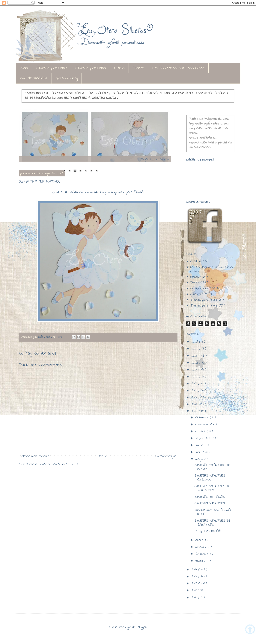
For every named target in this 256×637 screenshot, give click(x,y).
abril (198, 540)
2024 (195, 348)
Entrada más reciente (34, 456)
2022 (195, 362)
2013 (194, 576)
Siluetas (196, 294)
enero (199, 561)
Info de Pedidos (34, 78)
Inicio (24, 68)
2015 (195, 411)
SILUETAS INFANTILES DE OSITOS (213, 467)
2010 (194, 597)
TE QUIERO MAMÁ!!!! (208, 531)
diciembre (202, 417)
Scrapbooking (67, 78)
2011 (194, 590)
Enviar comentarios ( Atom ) (58, 464)
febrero (201, 554)
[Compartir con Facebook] (88, 337)
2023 (195, 355)
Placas (138, 68)
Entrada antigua (166, 456)
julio (198, 445)
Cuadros (196, 261)
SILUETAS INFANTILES (210, 503)
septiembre (203, 438)
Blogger (141, 627)
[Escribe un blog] (78, 337)
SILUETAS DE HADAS (210, 497)
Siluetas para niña (51, 68)
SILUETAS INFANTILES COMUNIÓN (210, 477)
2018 (194, 390)
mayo (199, 459)
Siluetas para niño (90, 68)
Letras (119, 68)
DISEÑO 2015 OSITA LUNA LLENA (213, 512)
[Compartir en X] (83, 337)
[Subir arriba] (250, 630)
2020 (195, 376)
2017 (194, 397)
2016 (194, 404)
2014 (194, 569)
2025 (195, 341)
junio (199, 452)
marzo (200, 547)
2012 (194, 583)
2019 (194, 383)
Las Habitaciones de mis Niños (178, 68)
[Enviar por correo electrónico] (74, 337)
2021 (194, 369)
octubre (201, 431)
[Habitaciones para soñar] (95, 137)
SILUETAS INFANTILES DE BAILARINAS (213, 488)
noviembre (202, 424)
